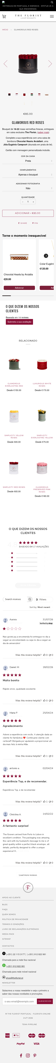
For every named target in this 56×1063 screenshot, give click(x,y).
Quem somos (9, 914)
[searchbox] (15, 599)
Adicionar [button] (19, 287)
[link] (19, 255)
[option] (28, 63)
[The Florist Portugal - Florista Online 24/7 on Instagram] (28, 1056)
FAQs (4, 909)
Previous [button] (7, 63)
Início (5, 30)
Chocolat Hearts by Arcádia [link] (18, 274)
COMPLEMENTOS (28, 170)
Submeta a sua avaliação (19, 321)
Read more (23, 851)
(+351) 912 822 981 (15, 966)
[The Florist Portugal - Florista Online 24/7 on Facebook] (21, 1056)
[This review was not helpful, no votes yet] (50, 655)
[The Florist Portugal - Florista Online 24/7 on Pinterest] (35, 1056)
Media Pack (8, 934)
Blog (5, 904)
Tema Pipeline (29, 1024)
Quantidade (28, 197)
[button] (46, 256)
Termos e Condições (13, 924)
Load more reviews (28, 875)
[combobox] (41, 607)
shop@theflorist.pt (14, 977)
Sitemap (6, 939)
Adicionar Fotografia (28, 184)
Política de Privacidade (15, 919)
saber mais (43, 132)
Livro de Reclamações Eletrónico (20, 929)
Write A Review (28, 585)
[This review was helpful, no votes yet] (44, 655)
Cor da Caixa (28, 156)
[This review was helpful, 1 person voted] (44, 756)
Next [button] (48, 63)
